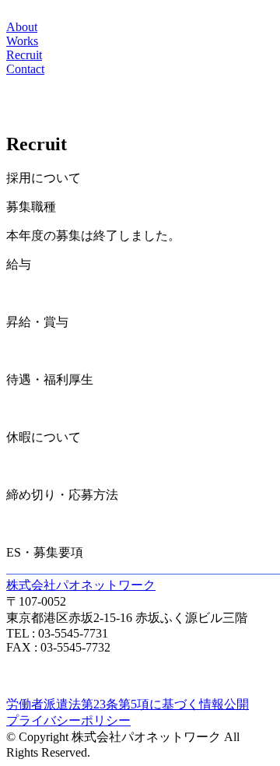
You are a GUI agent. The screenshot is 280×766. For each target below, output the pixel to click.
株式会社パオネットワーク (81, 585)
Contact (25, 69)
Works (22, 40)
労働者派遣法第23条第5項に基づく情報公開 (127, 704)
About (21, 26)
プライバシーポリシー (68, 720)
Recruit (24, 54)
